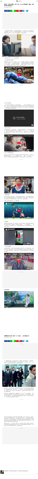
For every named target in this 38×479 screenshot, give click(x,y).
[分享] (7, 11)
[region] (21, 21)
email (25, 11)
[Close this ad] (37, 473)
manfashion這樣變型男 (19, 1)
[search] (37, 1)
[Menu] (1, 1)
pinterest (19, 11)
